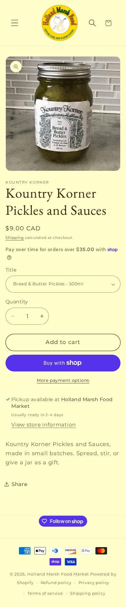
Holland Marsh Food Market (58, 574)
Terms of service (45, 593)
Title (11, 270)
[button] (15, 23)
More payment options (63, 380)
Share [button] (20, 484)
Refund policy (56, 582)
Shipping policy (88, 593)
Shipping (15, 237)
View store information (43, 425)
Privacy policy (94, 582)
